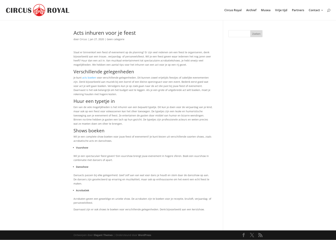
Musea (266, 10)
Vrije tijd (281, 10)
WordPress (144, 235)
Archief (251, 10)
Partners (298, 10)
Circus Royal (233, 10)
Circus (83, 39)
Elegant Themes (103, 235)
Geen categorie (115, 39)
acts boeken (89, 77)
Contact (314, 10)
